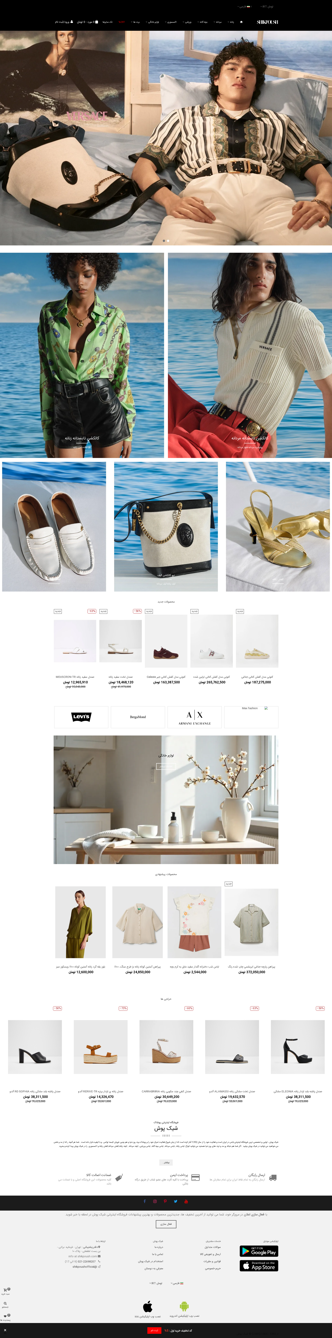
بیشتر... (166, 1162)
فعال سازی (166, 1224)
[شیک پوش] (267, 22)
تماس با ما (157, 1254)
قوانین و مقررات (212, 1261)
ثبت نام (154, 1330)
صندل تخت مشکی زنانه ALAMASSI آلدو (232, 1092)
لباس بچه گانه (157, 1146)
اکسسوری (172, 22)
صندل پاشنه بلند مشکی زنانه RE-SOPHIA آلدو (35, 1092)
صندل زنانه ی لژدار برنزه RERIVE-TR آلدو (100, 1092)
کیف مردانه (133, 1146)
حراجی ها (166, 999)
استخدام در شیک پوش (150, 1261)
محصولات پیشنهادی (166, 874)
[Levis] (81, 717)
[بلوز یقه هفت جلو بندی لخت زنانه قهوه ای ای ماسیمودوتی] (80, 922)
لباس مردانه (170, 1146)
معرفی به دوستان (153, 1268)
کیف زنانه (123, 1146)
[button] (168, 241)
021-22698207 (87, 1261)
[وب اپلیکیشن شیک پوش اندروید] (184, 1306)
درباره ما (159, 1247)
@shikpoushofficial (85, 1267)
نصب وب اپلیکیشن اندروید (184, 1316)
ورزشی (188, 22)
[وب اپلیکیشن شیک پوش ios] (147, 1306)
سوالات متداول (213, 1247)
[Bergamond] (138, 717)
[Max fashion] (251, 717)
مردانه (219, 22)
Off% (122, 22)
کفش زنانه (103, 1146)
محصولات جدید (166, 602)
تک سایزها (107, 22)
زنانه (232, 22)
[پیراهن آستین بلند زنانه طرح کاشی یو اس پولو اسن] (251, 922)
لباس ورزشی (145, 1146)
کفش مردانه (114, 1146)
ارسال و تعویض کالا (210, 1254)
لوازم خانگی (153, 22)
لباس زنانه (180, 1146)
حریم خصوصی (213, 1268)
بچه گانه (204, 22)
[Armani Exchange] (195, 717)
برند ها (136, 22)
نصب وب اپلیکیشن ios (148, 1316)
